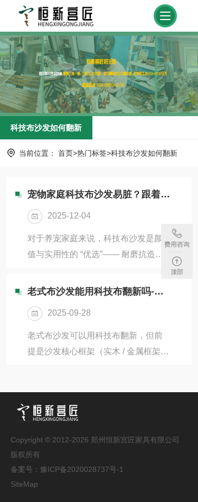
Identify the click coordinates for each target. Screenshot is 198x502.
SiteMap (24, 484)
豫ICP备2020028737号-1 (82, 469)
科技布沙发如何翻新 (46, 127)
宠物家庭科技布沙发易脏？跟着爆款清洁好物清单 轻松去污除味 (99, 194)
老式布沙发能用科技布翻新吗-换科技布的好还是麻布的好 (99, 291)
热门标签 (92, 153)
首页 (65, 153)
